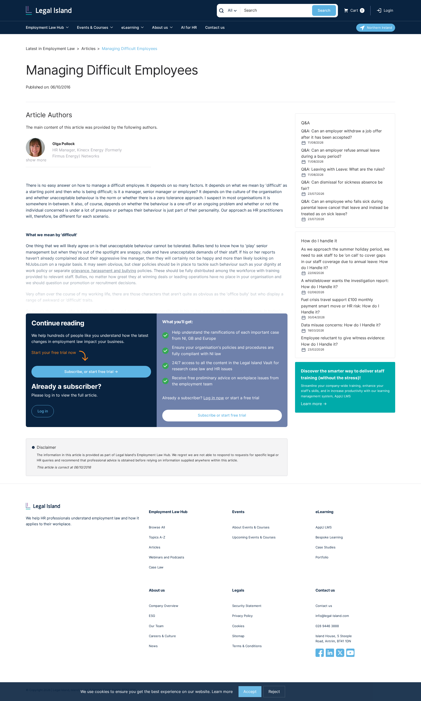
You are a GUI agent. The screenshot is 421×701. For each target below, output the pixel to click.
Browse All (157, 527)
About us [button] (160, 27)
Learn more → (314, 403)
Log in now (213, 398)
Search (324, 10)
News (153, 646)
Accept (250, 691)
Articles (88, 48)
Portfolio (322, 557)
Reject (274, 691)
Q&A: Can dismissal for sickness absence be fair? (342, 185)
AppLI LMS (324, 527)
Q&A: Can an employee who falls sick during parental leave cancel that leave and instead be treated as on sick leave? (344, 207)
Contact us (215, 27)
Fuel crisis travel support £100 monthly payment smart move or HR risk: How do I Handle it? (340, 305)
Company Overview (163, 606)
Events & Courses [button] (93, 27)
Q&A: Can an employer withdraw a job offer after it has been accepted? (341, 134)
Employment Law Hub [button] (45, 27)
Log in (43, 411)
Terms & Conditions (247, 646)
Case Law (156, 567)
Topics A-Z (157, 537)
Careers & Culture (162, 636)
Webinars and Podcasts (166, 557)
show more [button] (36, 160)
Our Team (156, 626)
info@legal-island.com (332, 616)
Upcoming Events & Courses (254, 537)
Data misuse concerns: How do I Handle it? (341, 325)
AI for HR (189, 27)
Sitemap (238, 636)
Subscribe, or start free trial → (91, 371)
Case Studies (325, 547)
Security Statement (246, 606)
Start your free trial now (53, 352)
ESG (152, 616)
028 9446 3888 (327, 626)
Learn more (222, 691)
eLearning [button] (130, 27)
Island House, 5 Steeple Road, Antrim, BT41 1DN (334, 638)
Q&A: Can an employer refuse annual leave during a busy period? (340, 153)
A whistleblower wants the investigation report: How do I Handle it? (345, 283)
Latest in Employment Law (50, 48)
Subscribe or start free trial (222, 415)
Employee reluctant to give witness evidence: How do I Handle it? (343, 341)
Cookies (238, 626)
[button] (37, 147)
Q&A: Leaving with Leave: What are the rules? (343, 169)
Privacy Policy (242, 616)
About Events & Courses (250, 527)
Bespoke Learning (329, 537)
